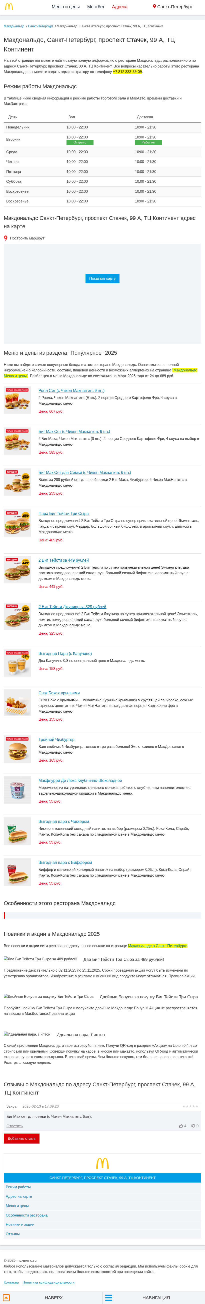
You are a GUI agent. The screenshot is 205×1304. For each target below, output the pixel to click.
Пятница (13, 171)
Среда (11, 152)
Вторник (13, 139)
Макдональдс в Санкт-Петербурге (157, 946)
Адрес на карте (19, 1196)
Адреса (120, 6)
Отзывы (13, 1234)
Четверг (13, 161)
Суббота (13, 181)
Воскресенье (17, 191)
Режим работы (18, 1187)
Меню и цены (66, 6)
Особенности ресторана (27, 1215)
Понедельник (17, 127)
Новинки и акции (20, 1224)
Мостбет (95, 6)
